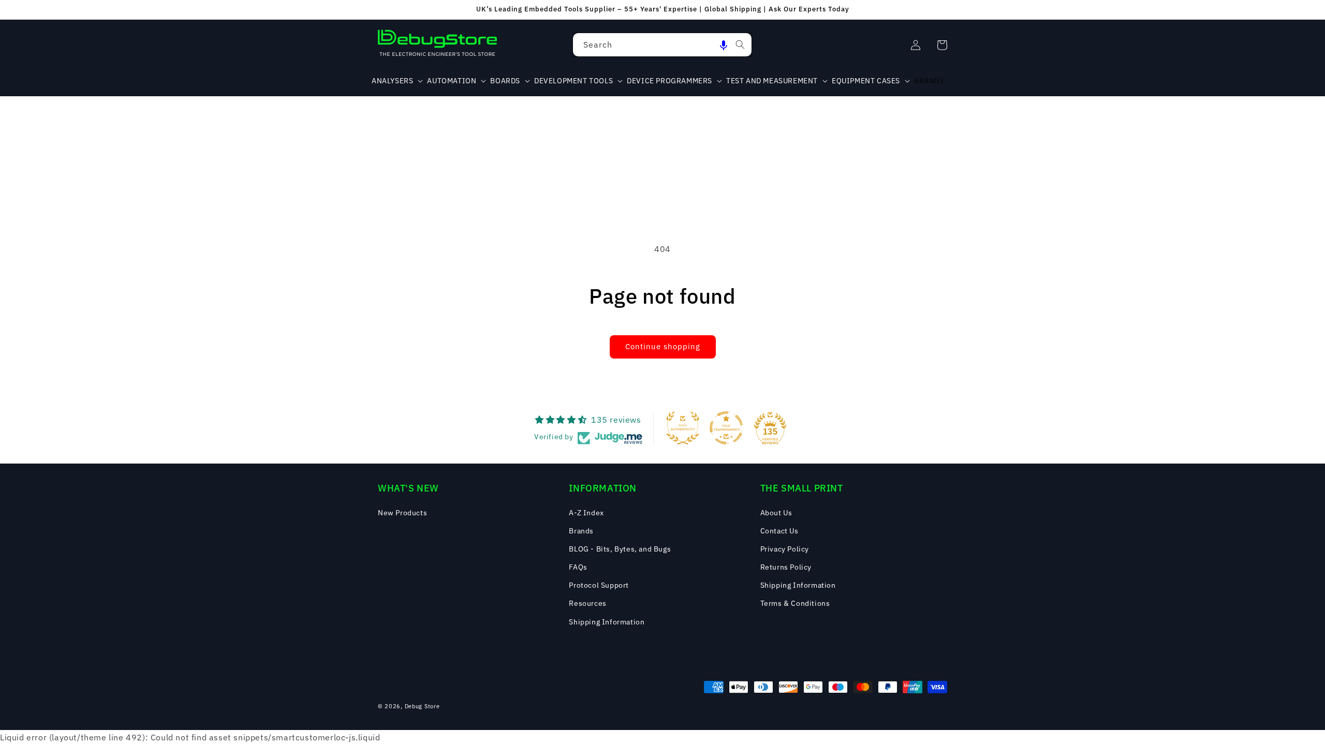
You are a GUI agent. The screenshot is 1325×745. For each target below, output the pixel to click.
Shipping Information (606, 622)
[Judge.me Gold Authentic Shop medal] (682, 427)
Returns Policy (786, 567)
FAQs (578, 567)
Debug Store (422, 706)
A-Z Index (586, 512)
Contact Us (779, 530)
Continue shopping (662, 346)
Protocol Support (599, 585)
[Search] (740, 44)
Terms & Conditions (795, 603)
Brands (581, 530)
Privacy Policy (784, 549)
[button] (724, 45)
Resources (587, 603)
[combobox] (662, 44)
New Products (402, 512)
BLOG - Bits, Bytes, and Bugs (620, 549)
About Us (776, 512)
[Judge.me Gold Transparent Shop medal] (726, 427)
